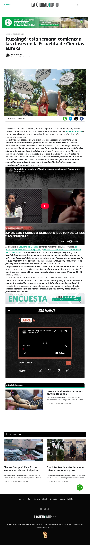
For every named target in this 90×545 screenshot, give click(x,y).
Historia (44, 499)
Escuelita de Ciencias (28, 246)
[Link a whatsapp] (80, 487)
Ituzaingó (8, 5)
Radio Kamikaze (74, 131)
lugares (62, 499)
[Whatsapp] (65, 119)
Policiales (70, 499)
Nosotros (21, 499)
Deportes (37, 499)
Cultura (29, 499)
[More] (16, 4)
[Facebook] (82, 119)
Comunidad (54, 499)
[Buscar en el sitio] (77, 4)
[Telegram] (70, 119)
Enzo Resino (16, 54)
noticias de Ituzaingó (14, 34)
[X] (76, 119)
